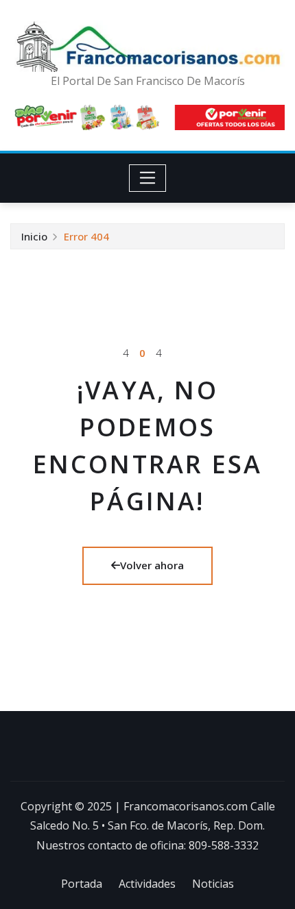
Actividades (147, 883)
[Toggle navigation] (148, 178)
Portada (81, 883)
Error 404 (86, 236)
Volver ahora (152, 565)
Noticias (213, 883)
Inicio (34, 236)
